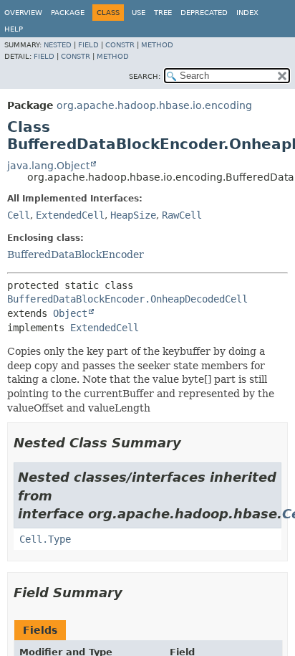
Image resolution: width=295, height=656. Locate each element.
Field (88, 45)
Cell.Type (45, 539)
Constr (120, 45)
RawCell (182, 215)
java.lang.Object (48, 165)
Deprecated (204, 12)
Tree (163, 12)
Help (13, 29)
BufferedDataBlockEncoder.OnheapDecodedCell (127, 299)
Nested (58, 45)
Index (247, 12)
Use (138, 12)
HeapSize (133, 215)
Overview (23, 12)
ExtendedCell (70, 215)
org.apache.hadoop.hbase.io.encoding (154, 105)
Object (70, 313)
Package (67, 12)
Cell (18, 215)
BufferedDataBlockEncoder (75, 254)
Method (157, 45)
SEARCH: (144, 76)
